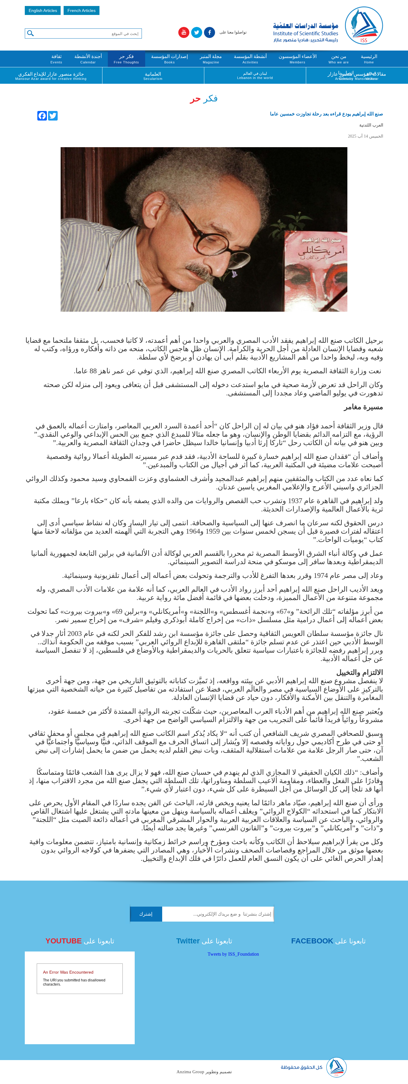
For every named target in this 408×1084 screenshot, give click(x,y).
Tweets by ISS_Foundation (233, 954)
